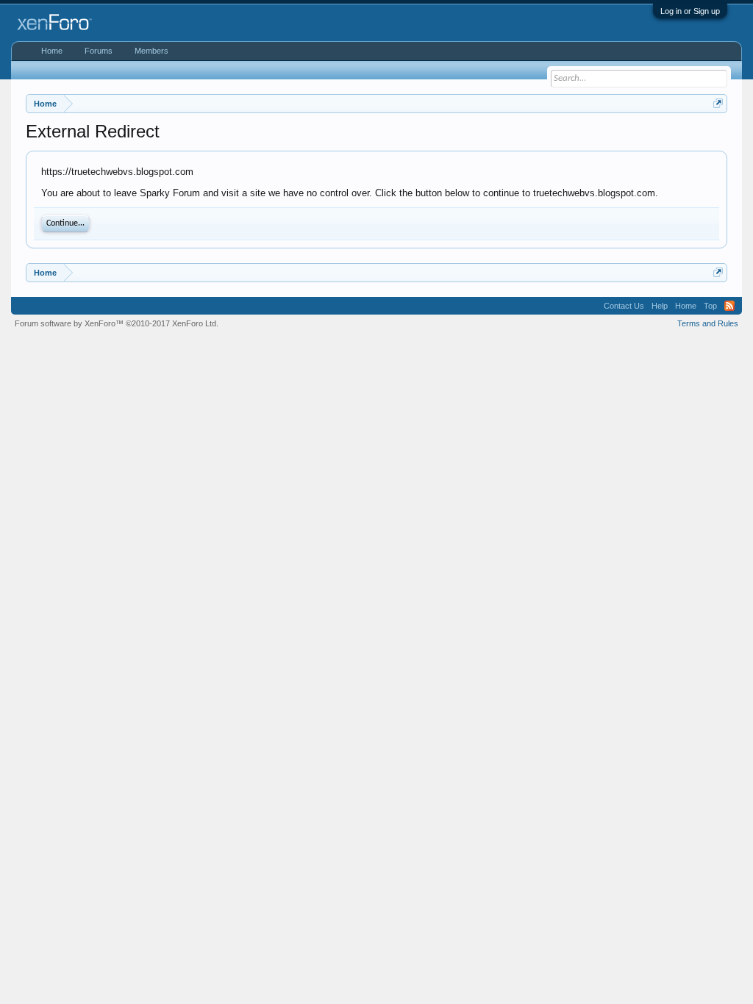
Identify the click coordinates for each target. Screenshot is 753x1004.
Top (710, 305)
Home (52, 50)
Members (151, 50)
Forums (99, 50)
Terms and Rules (707, 323)
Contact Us (624, 305)
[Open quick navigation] (718, 103)
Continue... (65, 223)
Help (660, 305)
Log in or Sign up (690, 11)
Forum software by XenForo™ (116, 323)
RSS (729, 306)
